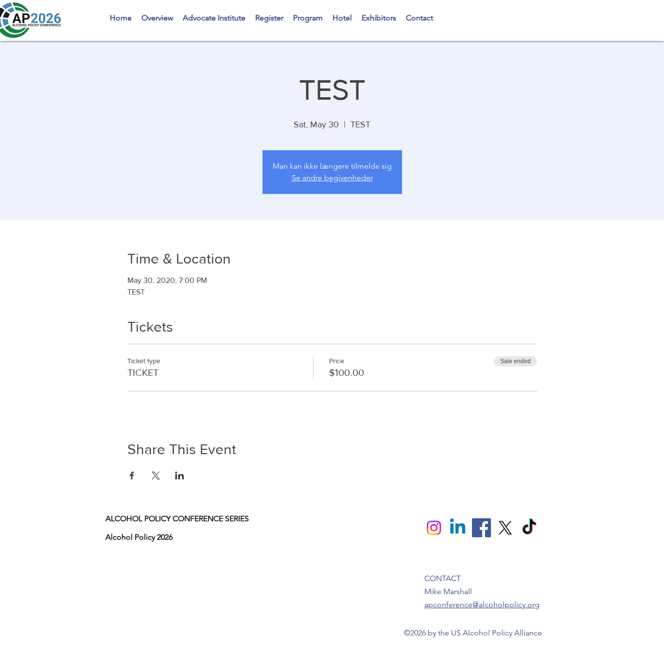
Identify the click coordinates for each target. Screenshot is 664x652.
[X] (505, 527)
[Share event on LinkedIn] (179, 475)
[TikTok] (529, 527)
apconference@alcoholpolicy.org (482, 604)
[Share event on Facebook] (132, 475)
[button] (308, 18)
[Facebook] (481, 527)
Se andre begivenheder (332, 177)
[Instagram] (433, 527)
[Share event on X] (155, 475)
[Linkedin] (457, 527)
